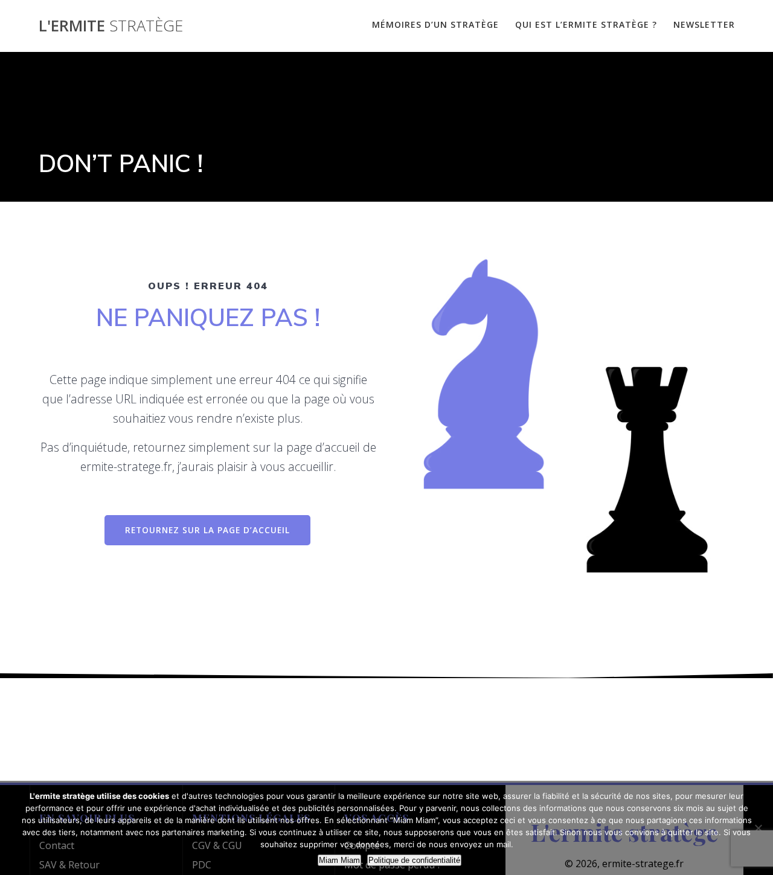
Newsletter (704, 24)
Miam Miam (339, 860)
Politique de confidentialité (414, 860)
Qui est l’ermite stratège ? (586, 24)
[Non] (758, 828)
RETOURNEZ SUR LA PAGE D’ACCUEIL (207, 530)
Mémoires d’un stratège (435, 24)
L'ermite (111, 26)
